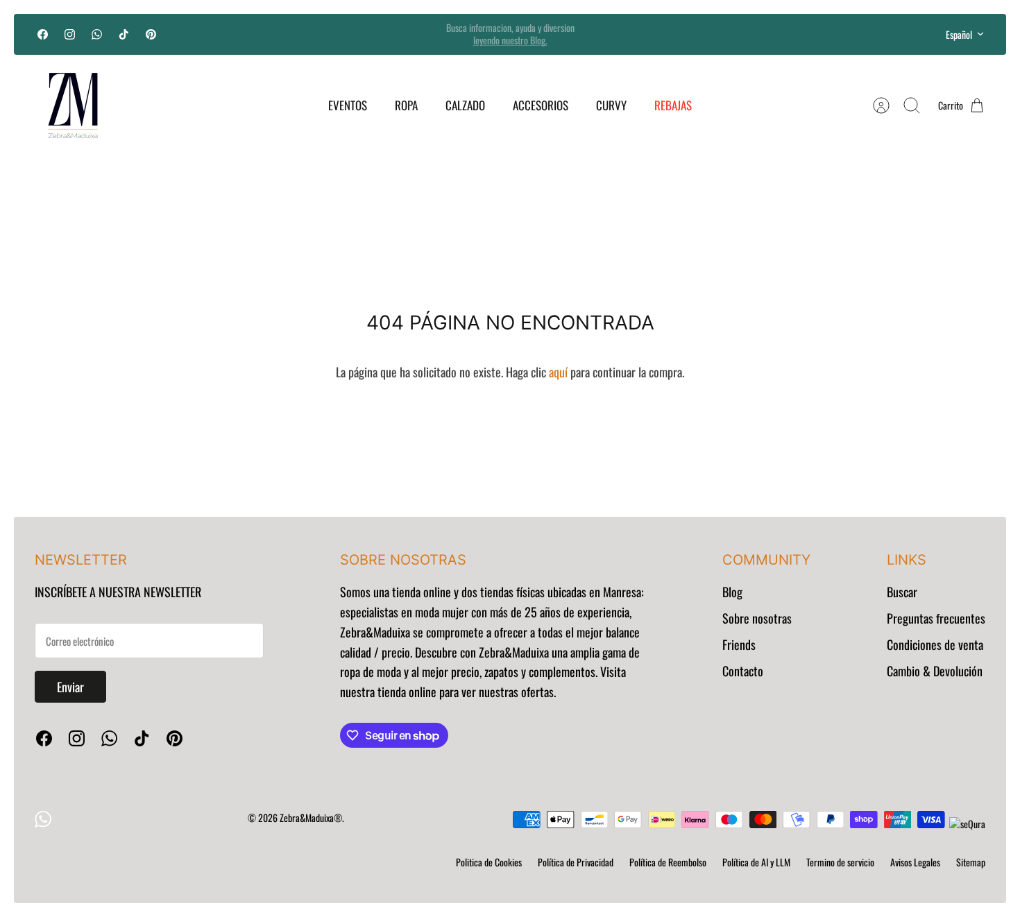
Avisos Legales (915, 862)
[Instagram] (69, 34)
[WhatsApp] (96, 34)
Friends (739, 644)
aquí (558, 372)
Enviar (70, 687)
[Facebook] (42, 34)
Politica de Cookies (489, 862)
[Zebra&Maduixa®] (73, 105)
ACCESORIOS (540, 105)
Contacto (742, 671)
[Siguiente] (684, 34)
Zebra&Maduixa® (311, 817)
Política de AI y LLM (756, 862)
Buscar (902, 592)
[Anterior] (335, 34)
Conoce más (510, 45)
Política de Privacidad (575, 862)
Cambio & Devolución (935, 671)
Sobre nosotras (757, 618)
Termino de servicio (840, 862)
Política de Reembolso (667, 862)
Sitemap (970, 862)
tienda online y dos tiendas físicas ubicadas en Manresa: (516, 592)
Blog (732, 592)
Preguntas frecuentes (936, 618)
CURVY (611, 105)
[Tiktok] (123, 34)
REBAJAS (673, 105)
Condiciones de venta (935, 644)
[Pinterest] (150, 34)
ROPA (406, 105)
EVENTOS (347, 105)
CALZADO (465, 105)
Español (959, 34)
